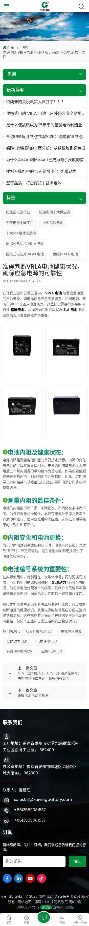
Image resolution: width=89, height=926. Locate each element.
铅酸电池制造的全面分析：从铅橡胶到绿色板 (45, 148)
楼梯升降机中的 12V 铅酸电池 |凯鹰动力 (41, 171)
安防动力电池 (17, 641)
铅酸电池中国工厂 (20, 223)
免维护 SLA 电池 (65, 254)
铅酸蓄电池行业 (18, 212)
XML (47, 902)
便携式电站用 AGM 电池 (25, 254)
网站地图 (25, 902)
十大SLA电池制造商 (21, 233)
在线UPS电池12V (19, 651)
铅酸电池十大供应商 (54, 212)
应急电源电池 (51, 651)
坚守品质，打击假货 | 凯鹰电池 (33, 183)
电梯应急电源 (71, 631)
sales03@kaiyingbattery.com (43, 799)
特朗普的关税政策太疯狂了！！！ (36, 102)
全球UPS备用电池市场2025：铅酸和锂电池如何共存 (46, 137)
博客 (25, 48)
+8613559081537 (30, 810)
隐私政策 (61, 902)
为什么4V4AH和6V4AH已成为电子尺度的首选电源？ (46, 160)
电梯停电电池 (46, 641)
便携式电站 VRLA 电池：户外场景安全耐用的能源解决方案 (46, 113)
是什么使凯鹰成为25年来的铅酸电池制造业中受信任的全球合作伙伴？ (46, 125)
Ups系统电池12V (39, 631)
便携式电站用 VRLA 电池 (25, 244)
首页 (10, 48)
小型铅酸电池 (53, 223)
